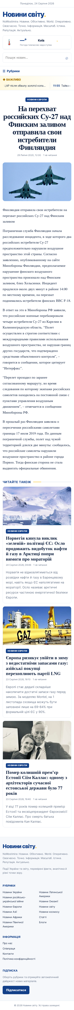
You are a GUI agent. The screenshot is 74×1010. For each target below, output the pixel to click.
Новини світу (24, 14)
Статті (42, 917)
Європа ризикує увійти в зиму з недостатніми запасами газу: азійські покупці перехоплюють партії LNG (37, 665)
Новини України (12, 892)
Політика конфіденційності (19, 958)
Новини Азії (10, 911)
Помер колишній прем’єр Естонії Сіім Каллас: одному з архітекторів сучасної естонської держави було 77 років (36, 782)
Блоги (42, 922)
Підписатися (16, 990)
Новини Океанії (48, 901)
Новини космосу (49, 911)
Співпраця (9, 948)
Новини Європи (37, 99)
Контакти (8, 953)
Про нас (7, 943)
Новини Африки (12, 917)
